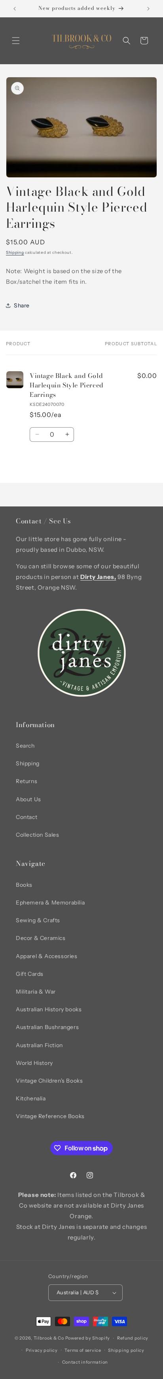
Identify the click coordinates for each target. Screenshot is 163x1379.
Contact (26, 817)
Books (24, 884)
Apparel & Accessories (47, 956)
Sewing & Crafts (38, 920)
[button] (16, 40)
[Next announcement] (148, 8)
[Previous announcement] (14, 8)
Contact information (85, 1362)
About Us (28, 799)
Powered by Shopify (87, 1338)
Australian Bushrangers (47, 1027)
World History (34, 1062)
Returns (26, 781)
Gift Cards (30, 973)
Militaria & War (36, 991)
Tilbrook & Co (49, 1338)
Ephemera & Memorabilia (50, 902)
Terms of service (82, 1350)
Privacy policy (42, 1350)
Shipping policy (126, 1350)
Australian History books (49, 1009)
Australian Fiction (39, 1045)
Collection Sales (37, 834)
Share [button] (22, 305)
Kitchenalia (31, 1098)
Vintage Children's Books (49, 1080)
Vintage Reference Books (50, 1116)
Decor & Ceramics (41, 938)
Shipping (15, 252)
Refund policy (132, 1338)
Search (25, 745)
